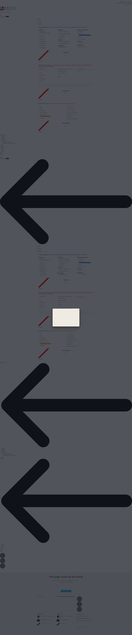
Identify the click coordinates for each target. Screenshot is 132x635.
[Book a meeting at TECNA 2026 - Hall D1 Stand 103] (66, 317)
